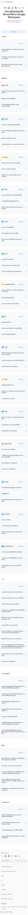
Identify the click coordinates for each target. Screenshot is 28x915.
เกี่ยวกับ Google (15, 909)
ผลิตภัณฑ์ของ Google (5, 911)
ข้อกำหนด (9, 909)
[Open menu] (1, 1)
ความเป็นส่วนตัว (3, 909)
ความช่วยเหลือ (12, 911)
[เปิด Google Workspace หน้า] (8, 2)
